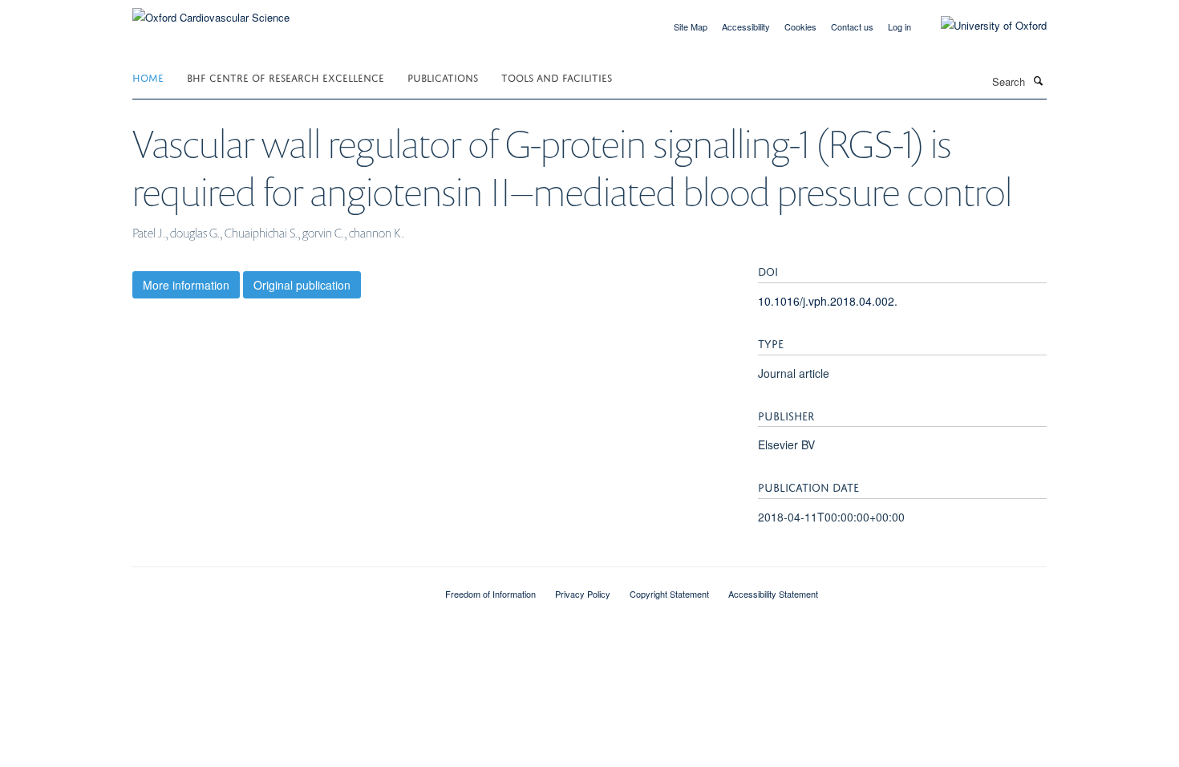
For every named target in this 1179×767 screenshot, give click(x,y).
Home (148, 76)
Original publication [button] (301, 285)
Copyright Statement (669, 593)
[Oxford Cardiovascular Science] (211, 11)
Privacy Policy (582, 593)
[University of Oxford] (982, 25)
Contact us (852, 26)
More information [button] (186, 285)
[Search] (1038, 80)
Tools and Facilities (556, 76)
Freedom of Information (490, 593)
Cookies (800, 26)
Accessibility (746, 26)
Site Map (690, 26)
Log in (899, 26)
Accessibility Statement (773, 593)
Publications (442, 76)
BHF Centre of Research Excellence (285, 76)
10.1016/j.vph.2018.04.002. (827, 301)
